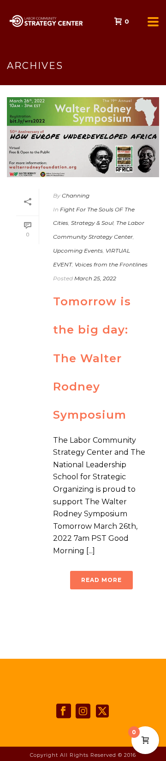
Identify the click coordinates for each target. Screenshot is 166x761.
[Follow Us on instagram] (83, 711)
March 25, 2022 (95, 278)
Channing (75, 195)
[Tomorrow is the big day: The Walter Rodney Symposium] (83, 137)
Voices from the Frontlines (111, 264)
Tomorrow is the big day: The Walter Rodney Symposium (92, 358)
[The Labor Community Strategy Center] (4, 21)
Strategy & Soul (92, 222)
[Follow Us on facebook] (63, 711)
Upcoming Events (78, 250)
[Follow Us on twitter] (102, 711)
